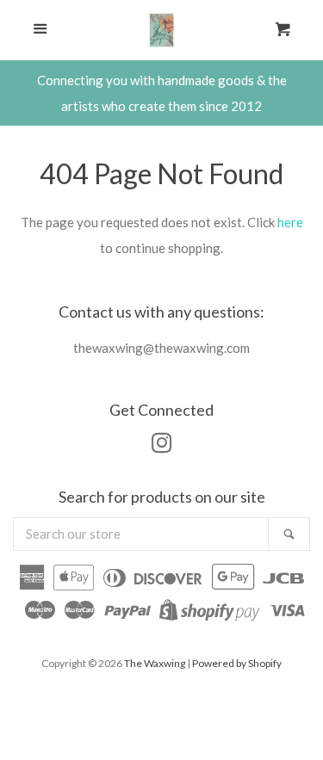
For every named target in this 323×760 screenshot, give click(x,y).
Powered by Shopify (237, 663)
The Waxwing (154, 663)
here (290, 222)
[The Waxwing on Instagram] (162, 446)
